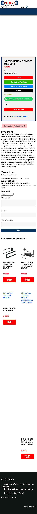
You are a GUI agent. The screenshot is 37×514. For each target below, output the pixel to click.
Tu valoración (6, 197)
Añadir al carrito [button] (9, 279)
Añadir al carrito (18, 110)
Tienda (23, 7)
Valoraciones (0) (19, 126)
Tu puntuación (6, 191)
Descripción (8, 126)
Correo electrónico (7, 220)
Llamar (19, 77)
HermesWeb (32, 506)
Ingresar (4, 7)
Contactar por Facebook (19, 86)
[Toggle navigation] (34, 11)
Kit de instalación (18, 116)
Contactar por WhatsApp (19, 82)
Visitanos (19, 91)
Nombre (3, 211)
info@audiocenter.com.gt (21, 489)
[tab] (7, 126)
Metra (26, 116)
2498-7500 (19, 493)
